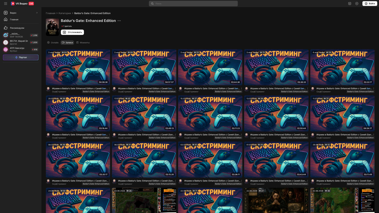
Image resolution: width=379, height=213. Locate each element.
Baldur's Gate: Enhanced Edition (92, 13)
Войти (372, 3)
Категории (65, 13)
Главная (50, 13)
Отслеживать (75, 32)
